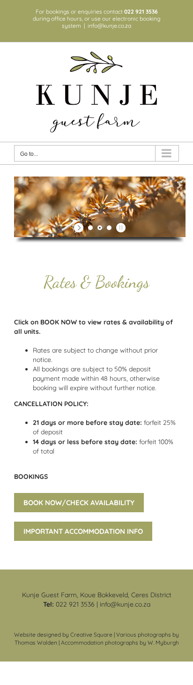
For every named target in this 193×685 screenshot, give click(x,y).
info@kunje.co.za (109, 25)
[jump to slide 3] (109, 227)
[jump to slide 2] (99, 227)
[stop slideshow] (120, 227)
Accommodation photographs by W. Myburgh (120, 642)
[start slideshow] (80, 227)
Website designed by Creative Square (63, 634)
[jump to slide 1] (90, 227)
